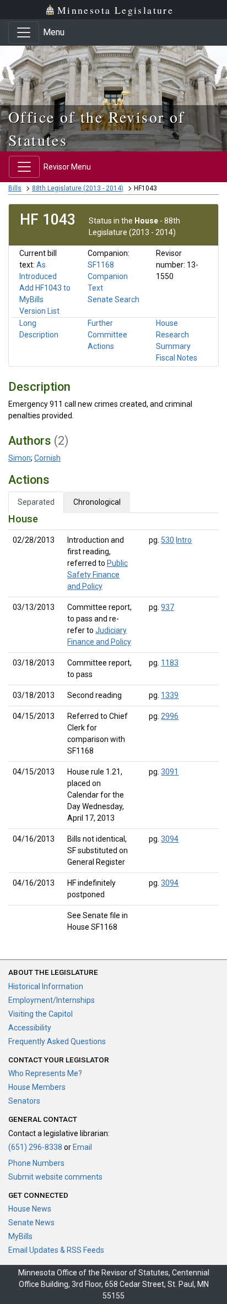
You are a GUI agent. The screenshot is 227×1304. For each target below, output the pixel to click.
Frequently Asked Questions (57, 1041)
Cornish (47, 458)
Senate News (31, 1222)
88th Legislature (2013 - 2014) (77, 188)
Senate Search (113, 299)
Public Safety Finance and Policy (97, 575)
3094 (170, 838)
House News (29, 1208)
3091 (170, 771)
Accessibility (29, 1027)
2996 (170, 716)
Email (82, 1147)
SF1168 (101, 264)
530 (167, 540)
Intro (184, 540)
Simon (19, 458)
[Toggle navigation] (23, 32)
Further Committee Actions (107, 335)
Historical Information (45, 986)
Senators (24, 1100)
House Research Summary (173, 335)
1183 (170, 662)
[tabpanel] (113, 725)
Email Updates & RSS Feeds (56, 1250)
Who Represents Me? (45, 1073)
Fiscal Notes (176, 357)
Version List (39, 311)
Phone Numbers (36, 1163)
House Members (37, 1087)
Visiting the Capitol (40, 1014)
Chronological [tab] (97, 502)
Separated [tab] (36, 502)
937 (167, 607)
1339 (170, 695)
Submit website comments (55, 1176)
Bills (14, 188)
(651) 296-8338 (35, 1147)
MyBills (20, 1236)
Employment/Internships (51, 1000)
